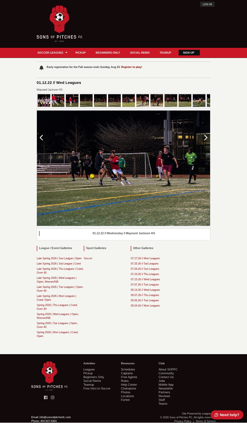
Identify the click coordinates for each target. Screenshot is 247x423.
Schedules (128, 369)
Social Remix (140, 52)
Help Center (129, 384)
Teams (163, 403)
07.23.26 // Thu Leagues (145, 274)
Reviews (164, 396)
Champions (128, 388)
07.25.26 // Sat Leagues (145, 263)
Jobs (162, 380)
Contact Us (166, 377)
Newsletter (166, 388)
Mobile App (166, 384)
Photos (125, 392)
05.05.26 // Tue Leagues (145, 300)
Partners (164, 392)
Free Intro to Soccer (96, 388)
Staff (162, 399)
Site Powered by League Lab (199, 413)
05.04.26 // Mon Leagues (145, 305)
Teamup (165, 52)
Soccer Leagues (50, 52)
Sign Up (188, 52)
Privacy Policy (182, 421)
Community (166, 373)
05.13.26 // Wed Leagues (145, 289)
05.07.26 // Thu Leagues (145, 295)
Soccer (88, 258)
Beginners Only (108, 52)
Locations (127, 396)
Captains (127, 373)
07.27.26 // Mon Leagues (145, 258)
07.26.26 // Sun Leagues (145, 268)
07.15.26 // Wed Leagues (145, 279)
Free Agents (129, 377)
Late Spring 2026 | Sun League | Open (59, 258)
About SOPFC (168, 369)
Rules (125, 380)
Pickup (80, 52)
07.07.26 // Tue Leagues (145, 284)
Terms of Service (206, 421)
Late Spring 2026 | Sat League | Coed (59, 263)
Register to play (131, 66)
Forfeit (125, 399)
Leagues (89, 369)
